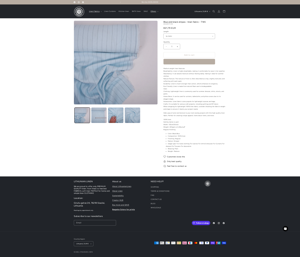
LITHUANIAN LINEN (86, 252)
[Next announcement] (179, 2)
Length (166, 31)
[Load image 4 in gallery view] (132, 115)
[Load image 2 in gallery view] (99, 115)
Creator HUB (117, 200)
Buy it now (189, 62)
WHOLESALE (156, 208)
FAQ (152, 195)
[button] (95, 11)
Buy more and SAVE (120, 205)
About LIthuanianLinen (121, 186)
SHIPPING (155, 187)
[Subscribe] (113, 223)
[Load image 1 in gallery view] (82, 115)
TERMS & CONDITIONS (160, 191)
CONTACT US (156, 199)
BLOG (153, 203)
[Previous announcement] (120, 2)
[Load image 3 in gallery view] (116, 115)
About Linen (117, 191)
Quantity (166, 42)
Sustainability (118, 195)
